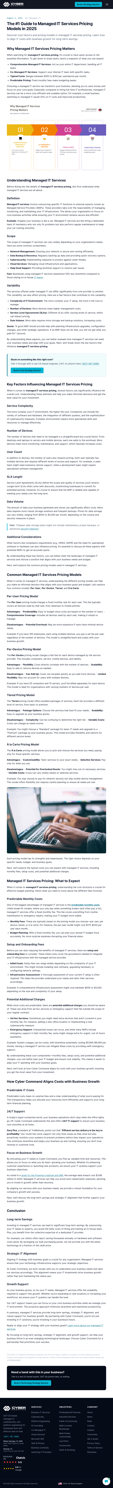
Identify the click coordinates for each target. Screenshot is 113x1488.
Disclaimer (91, 1452)
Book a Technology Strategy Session (31, 1383)
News (89, 1417)
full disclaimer (15, 1360)
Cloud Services (38, 1434)
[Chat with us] (106, 1481)
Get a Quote (92, 1439)
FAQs (89, 1421)
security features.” (30, 528)
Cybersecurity (37, 1417)
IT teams (38, 277)
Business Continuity (40, 1447)
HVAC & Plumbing (67, 1450)
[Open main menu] (107, 4)
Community (92, 1434)
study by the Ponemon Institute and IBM (42, 1175)
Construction (65, 1445)
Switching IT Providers (41, 1452)
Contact (90, 1425)
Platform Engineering (40, 1421)
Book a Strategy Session (88, 4)
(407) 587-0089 (90, 363)
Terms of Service (94, 1447)
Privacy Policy (93, 1443)
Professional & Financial (69, 1412)
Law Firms (63, 1441)
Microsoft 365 (37, 1439)
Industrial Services (67, 1417)
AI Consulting (37, 1425)
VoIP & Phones (37, 1443)
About (90, 1412)
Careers (90, 1430)
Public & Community (68, 1421)
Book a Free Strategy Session (27, 370)
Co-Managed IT (38, 1430)
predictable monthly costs (85, 904)
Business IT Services (40, 1412)
